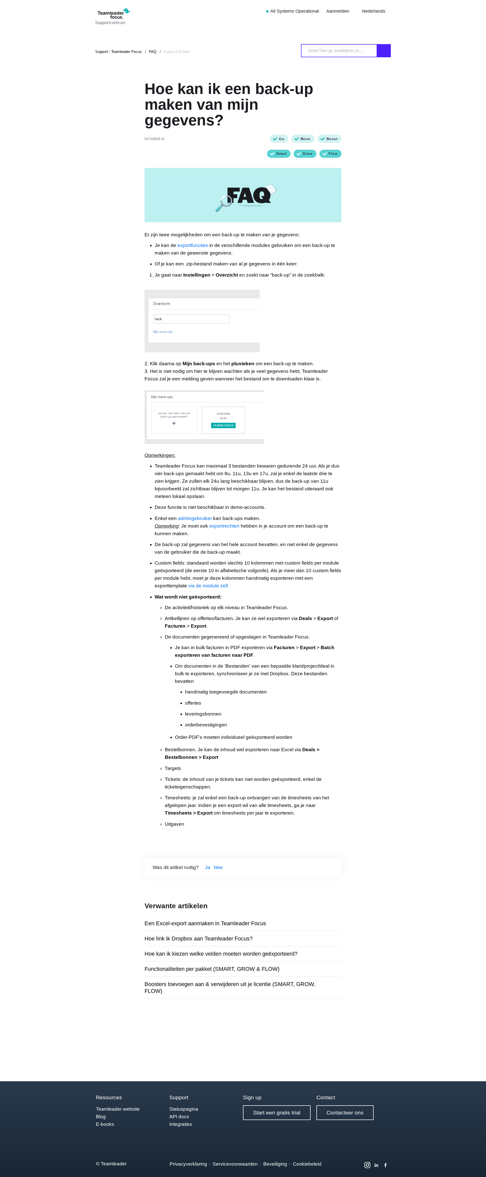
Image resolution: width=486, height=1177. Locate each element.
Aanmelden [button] (338, 11)
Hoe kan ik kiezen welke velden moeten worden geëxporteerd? (221, 954)
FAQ (152, 51)
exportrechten (224, 526)
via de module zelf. (208, 585)
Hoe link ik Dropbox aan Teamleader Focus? (199, 938)
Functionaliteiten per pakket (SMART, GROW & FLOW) (212, 969)
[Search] (384, 50)
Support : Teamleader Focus (118, 51)
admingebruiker (195, 518)
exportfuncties (192, 245)
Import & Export (177, 51)
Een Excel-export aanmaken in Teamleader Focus (205, 923)
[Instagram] (367, 1165)
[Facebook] (385, 1165)
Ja (207, 867)
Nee (218, 867)
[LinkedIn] (376, 1165)
